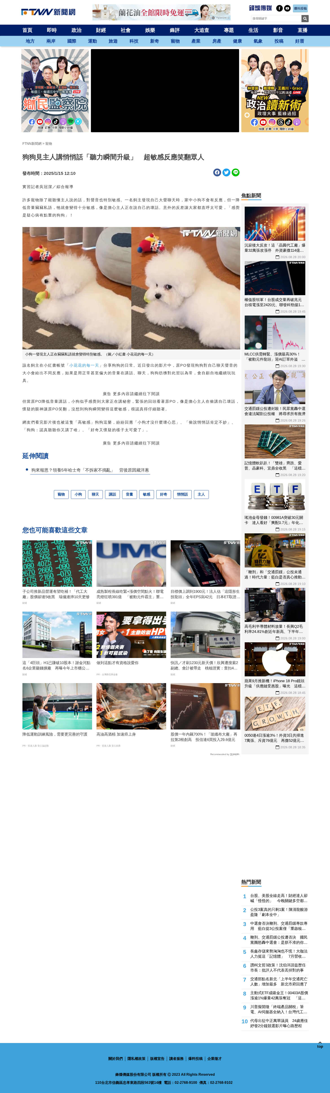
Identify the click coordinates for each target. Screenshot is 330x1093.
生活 (253, 30)
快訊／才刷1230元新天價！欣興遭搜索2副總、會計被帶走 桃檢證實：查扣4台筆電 (204, 666)
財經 (101, 30)
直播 (303, 30)
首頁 (27, 30)
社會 (126, 30)
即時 (52, 30)
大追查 (201, 30)
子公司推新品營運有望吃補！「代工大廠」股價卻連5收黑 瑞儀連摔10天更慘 (56, 594)
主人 (201, 494)
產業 (195, 41)
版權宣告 (157, 1059)
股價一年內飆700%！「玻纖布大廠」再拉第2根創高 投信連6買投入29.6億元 (204, 737)
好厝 (299, 41)
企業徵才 (214, 1059)
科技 (134, 41)
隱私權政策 (136, 1059)
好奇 (163, 494)
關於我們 (115, 1059)
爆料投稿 (195, 1059)
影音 (278, 30)
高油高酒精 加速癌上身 (116, 734)
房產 (216, 41)
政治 (76, 30)
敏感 (146, 494)
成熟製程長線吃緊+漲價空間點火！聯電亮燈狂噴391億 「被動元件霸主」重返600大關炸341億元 (130, 594)
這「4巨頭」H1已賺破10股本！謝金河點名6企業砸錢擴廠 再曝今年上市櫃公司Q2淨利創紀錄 (56, 666)
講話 (112, 494)
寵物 (175, 41)
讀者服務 (176, 1059)
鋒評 (175, 30)
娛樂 (150, 30)
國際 (71, 41)
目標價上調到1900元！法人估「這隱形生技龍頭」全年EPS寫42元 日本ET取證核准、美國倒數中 (205, 594)
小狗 (78, 494)
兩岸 (50, 41)
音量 (129, 494)
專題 (229, 30)
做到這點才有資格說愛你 (118, 663)
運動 (92, 41)
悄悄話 (182, 494)
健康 (237, 41)
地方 (30, 41)
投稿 (279, 41)
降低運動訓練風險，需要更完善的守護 (54, 734)
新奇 (154, 41)
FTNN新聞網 (32, 143)
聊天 (95, 494)
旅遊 (113, 41)
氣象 (258, 41)
